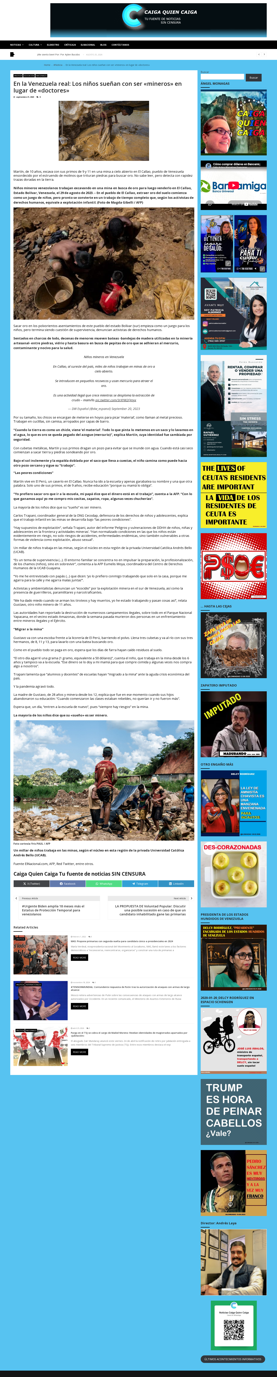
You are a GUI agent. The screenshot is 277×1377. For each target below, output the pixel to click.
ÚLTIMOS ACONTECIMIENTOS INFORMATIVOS (232, 1359)
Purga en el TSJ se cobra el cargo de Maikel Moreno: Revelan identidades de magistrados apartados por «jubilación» (129, 1034)
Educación (29, 76)
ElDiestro (53, 44)
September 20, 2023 (126, 409)
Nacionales (41, 76)
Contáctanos (120, 44)
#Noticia (18, 76)
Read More (79, 957)
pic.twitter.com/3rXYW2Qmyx (115, 400)
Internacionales (33, 985)
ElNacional (88, 44)
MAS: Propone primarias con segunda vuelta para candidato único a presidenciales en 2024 (122, 941)
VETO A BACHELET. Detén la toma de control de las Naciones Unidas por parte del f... (84, 54)
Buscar (205, 72)
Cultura (34, 44)
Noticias (15, 44)
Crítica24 (70, 44)
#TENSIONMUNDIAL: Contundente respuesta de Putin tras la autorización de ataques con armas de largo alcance (130, 988)
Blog (103, 44)
